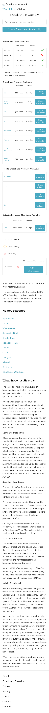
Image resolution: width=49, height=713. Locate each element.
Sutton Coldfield (10, 333)
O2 (5, 205)
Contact (7, 701)
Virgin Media (6, 102)
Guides (6, 686)
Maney (6, 348)
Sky (5, 112)
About (6, 676)
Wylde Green (9, 328)
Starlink (6, 228)
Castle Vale (8, 352)
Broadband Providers (14, 681)
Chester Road (9, 338)
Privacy (6, 691)
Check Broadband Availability (24, 29)
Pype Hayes (8, 318)
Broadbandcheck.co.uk (16, 4)
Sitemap (7, 706)
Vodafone (7, 131)
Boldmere (7, 367)
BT (5, 121)
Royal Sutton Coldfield (13, 372)
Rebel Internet (6, 159)
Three (6, 186)
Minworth (7, 362)
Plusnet (6, 140)
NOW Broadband (8, 149)
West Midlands (9, 9)
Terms (6, 696)
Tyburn (6, 323)
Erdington (7, 357)
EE (5, 93)
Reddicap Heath (10, 343)
